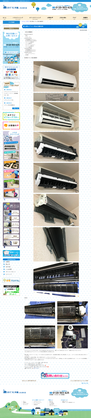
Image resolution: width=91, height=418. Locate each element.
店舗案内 (85, 17)
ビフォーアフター (37, 403)
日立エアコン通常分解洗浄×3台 (29, 380)
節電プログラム (65, 401)
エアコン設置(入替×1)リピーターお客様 (79, 380)
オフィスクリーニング (35, 17)
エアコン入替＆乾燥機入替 (9, 105)
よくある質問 (9, 269)
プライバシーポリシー (11, 271)
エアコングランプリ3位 (8, 100)
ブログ (74, 17)
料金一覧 (8, 264)
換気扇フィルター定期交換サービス (68, 402)
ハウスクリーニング (18, 17)
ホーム (4, 17)
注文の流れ (8, 266)
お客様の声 (50, 17)
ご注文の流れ (62, 17)
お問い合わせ (51, 404)
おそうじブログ (25, 403)
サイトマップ (9, 274)
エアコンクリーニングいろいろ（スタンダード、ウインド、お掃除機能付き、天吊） (11, 93)
